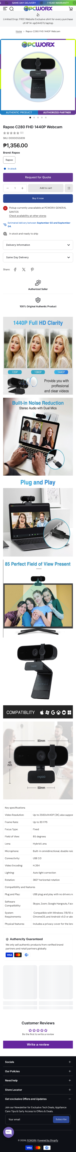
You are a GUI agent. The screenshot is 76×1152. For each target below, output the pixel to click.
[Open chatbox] (8, 1132)
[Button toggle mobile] (5, 8)
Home (19, 31)
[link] (15, 269)
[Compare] (69, 188)
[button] (11, 8)
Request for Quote (38, 177)
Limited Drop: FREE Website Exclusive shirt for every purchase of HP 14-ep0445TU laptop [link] (38, 21)
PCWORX (31, 1140)
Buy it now (38, 198)
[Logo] (38, 8)
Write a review (38, 1044)
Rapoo (9, 160)
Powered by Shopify (47, 1140)
